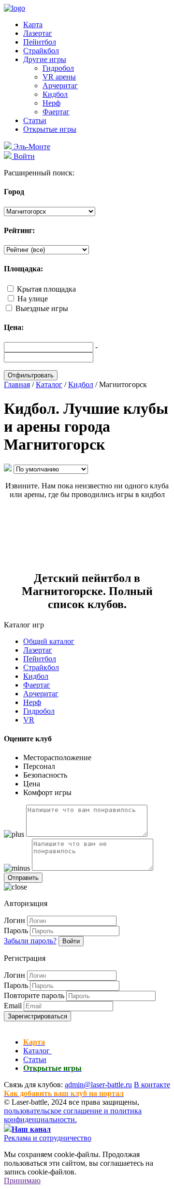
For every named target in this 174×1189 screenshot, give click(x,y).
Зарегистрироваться (37, 1016)
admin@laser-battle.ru (98, 1084)
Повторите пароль (34, 995)
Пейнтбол (39, 42)
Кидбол (55, 94)
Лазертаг (37, 33)
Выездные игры (41, 308)
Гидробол (58, 68)
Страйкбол (41, 51)
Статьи (34, 120)
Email (13, 1005)
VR (28, 720)
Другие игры (44, 59)
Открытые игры (49, 129)
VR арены (59, 77)
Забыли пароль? (30, 941)
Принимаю (22, 1180)
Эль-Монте (31, 146)
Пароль (16, 930)
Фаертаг (56, 112)
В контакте (152, 1084)
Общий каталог (48, 641)
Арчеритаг (60, 85)
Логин (14, 920)
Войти (71, 941)
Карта (33, 24)
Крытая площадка (46, 289)
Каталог (37, 1051)
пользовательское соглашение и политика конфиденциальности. (73, 1115)
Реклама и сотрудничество (47, 1138)
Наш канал (31, 1129)
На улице (32, 299)
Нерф (51, 103)
